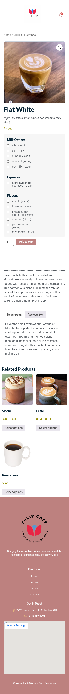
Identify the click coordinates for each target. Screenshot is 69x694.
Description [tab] (14, 314)
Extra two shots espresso (22, 184)
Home (7, 35)
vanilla (20, 201)
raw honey (23, 232)
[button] (59, 47)
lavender (22, 206)
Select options (14, 428)
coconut (21, 161)
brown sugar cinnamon (23, 213)
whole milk (18, 145)
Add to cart (26, 241)
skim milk (18, 150)
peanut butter (20, 226)
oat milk (21, 166)
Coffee (17, 35)
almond (21, 156)
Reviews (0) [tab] (35, 314)
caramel (21, 219)
